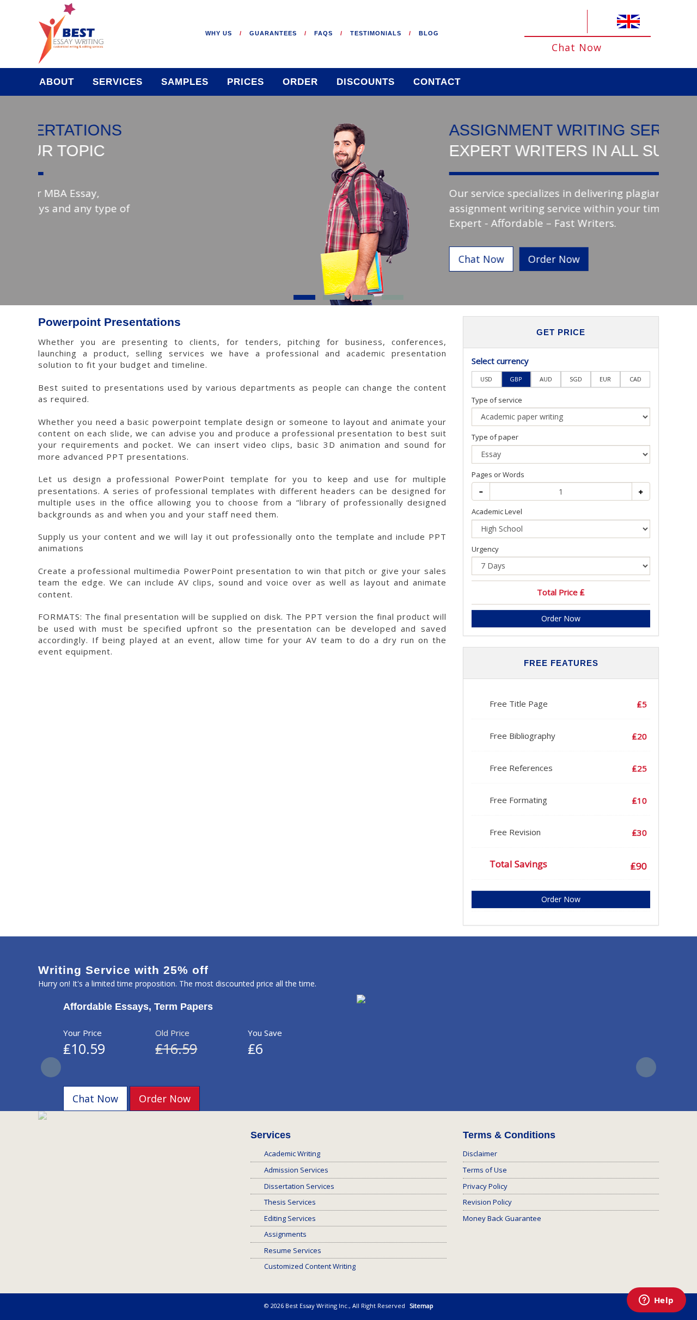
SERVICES (118, 82)
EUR (605, 379)
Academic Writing (292, 1153)
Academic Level (497, 511)
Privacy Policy (485, 1186)
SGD (576, 379)
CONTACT (437, 82)
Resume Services (292, 1250)
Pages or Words (498, 474)
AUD (546, 379)
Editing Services (290, 1218)
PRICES (245, 82)
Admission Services (296, 1170)
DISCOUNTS (366, 82)
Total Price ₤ (561, 592)
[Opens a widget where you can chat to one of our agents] (656, 1301)
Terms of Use (485, 1170)
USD (486, 379)
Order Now (69, 259)
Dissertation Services (299, 1186)
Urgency (485, 549)
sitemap (421, 1306)
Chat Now (578, 47)
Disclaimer (480, 1153)
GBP (516, 379)
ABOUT (56, 82)
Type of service (497, 400)
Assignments (285, 1234)
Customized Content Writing (310, 1266)
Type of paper (495, 437)
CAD (635, 379)
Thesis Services (290, 1202)
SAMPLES (185, 82)
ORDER (300, 82)
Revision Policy (487, 1202)
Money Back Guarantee (502, 1218)
